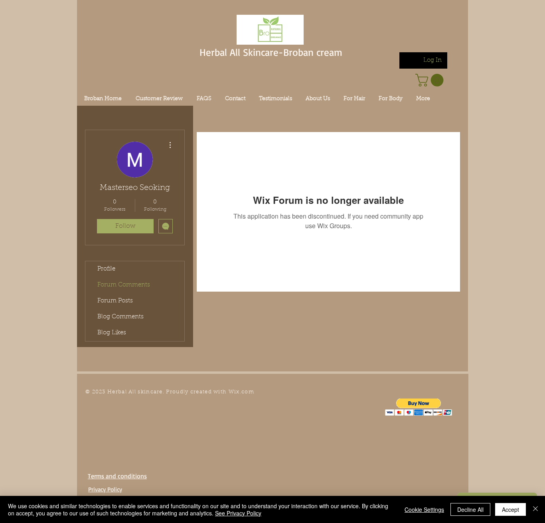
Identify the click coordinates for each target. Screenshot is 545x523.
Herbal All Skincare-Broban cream (270, 52)
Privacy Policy (105, 489)
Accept (510, 509)
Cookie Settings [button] (424, 509)
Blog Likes (111, 333)
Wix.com (241, 392)
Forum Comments (123, 285)
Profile (106, 269)
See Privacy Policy (238, 513)
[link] (430, 80)
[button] (419, 407)
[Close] (535, 509)
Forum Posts (115, 301)
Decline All (470, 509)
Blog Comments (120, 317)
